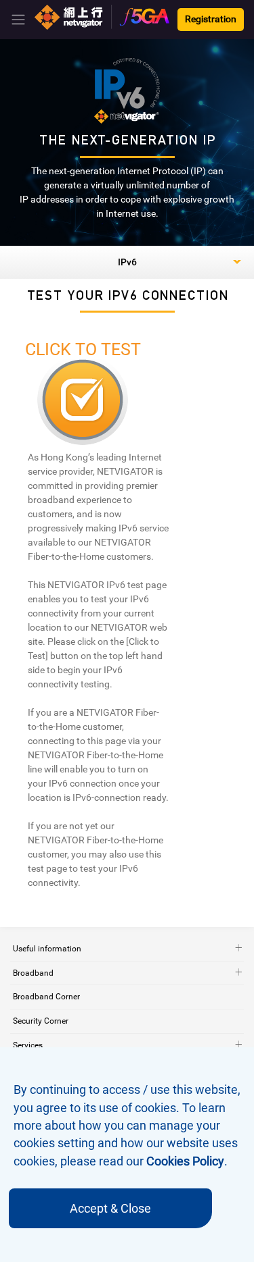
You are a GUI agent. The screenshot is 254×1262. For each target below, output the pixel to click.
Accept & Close (110, 1208)
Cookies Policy (185, 1161)
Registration (210, 19)
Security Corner (40, 1021)
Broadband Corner (46, 996)
